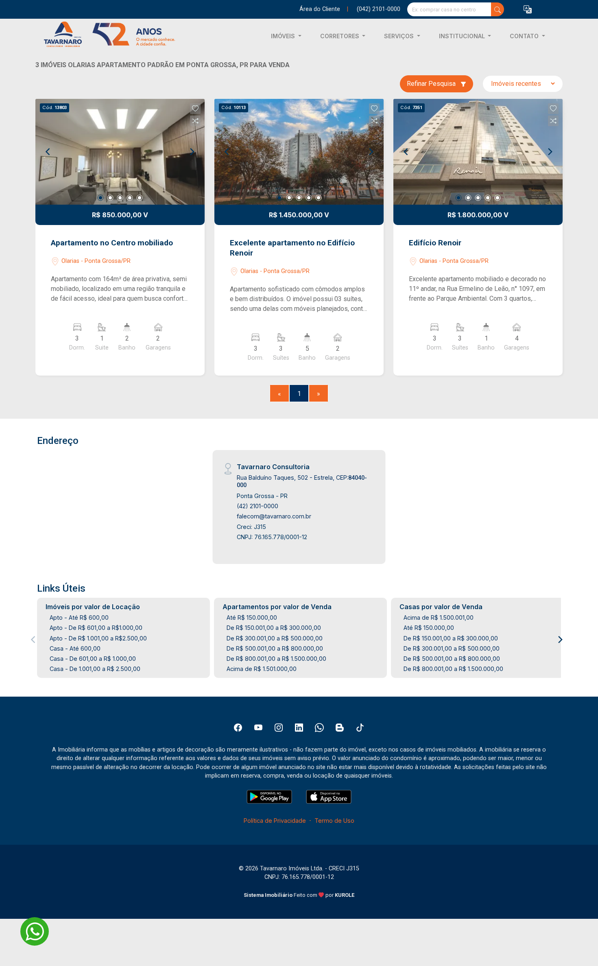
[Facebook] (238, 727)
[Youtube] (258, 727)
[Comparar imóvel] (195, 121)
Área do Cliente (319, 9)
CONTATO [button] (525, 36)
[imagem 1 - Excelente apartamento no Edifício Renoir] (299, 152)
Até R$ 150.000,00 (252, 617)
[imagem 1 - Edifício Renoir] (478, 152)
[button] (528, 9)
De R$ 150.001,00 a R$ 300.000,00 (274, 627)
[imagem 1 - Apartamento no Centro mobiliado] (120, 152)
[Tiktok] (360, 727)
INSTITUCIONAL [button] (463, 36)
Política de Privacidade (275, 820)
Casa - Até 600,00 (75, 648)
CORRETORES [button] (340, 36)
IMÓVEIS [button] (284, 36)
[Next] (192, 152)
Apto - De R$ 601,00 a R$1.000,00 (96, 627)
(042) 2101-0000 (378, 9)
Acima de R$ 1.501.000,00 (262, 668)
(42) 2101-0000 (257, 506)
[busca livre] (497, 9)
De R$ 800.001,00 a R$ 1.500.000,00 (276, 658)
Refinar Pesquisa (432, 83)
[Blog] (340, 727)
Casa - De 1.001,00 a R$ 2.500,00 (95, 668)
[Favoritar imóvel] (195, 108)
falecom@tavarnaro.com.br (274, 516)
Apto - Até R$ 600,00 (79, 617)
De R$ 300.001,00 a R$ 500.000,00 (275, 638)
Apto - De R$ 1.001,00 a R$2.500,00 (98, 638)
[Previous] (48, 152)
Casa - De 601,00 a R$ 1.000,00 (93, 658)
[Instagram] (279, 727)
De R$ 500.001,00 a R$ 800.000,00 (275, 648)
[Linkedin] (299, 727)
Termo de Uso (334, 820)
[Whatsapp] (319, 727)
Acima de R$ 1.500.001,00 (439, 617)
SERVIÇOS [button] (399, 36)
